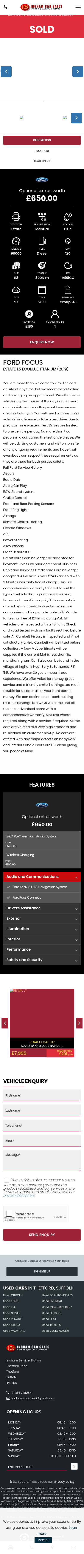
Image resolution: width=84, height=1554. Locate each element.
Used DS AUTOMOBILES (57, 1295)
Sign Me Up (42, 1271)
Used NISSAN (11, 1313)
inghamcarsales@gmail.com (32, 1398)
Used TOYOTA (51, 1325)
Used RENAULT (13, 1319)
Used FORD (10, 1301)
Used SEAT (49, 1319)
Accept (43, 1540)
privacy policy (64, 1481)
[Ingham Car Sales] (42, 7)
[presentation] (5, 1023)
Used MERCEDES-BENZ (57, 1307)
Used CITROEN (13, 1295)
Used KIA (9, 1307)
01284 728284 (21, 1392)
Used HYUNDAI (52, 1301)
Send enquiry (42, 1235)
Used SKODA (11, 1325)
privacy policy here (19, 1195)
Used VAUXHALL (14, 1331)
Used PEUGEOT (52, 1313)
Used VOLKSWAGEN (55, 1331)
